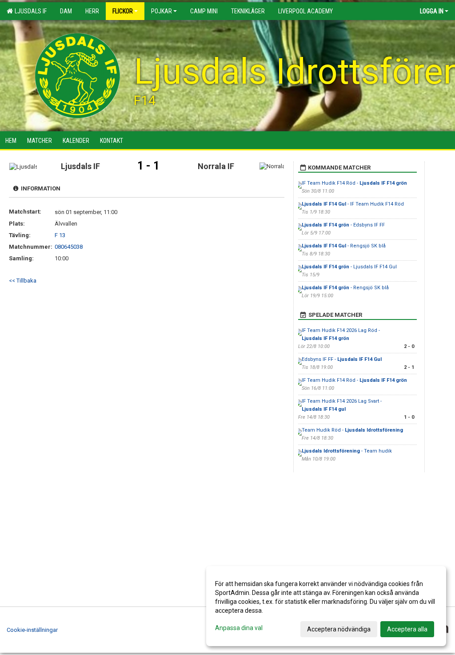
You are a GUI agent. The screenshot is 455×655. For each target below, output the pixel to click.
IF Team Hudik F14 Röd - (354, 183)
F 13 (60, 235)
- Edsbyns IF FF (343, 225)
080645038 (69, 246)
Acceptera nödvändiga (339, 629)
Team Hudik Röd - (352, 430)
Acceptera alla (407, 629)
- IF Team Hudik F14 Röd (353, 204)
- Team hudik (347, 451)
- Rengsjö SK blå (344, 246)
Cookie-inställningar (32, 630)
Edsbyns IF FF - (342, 359)
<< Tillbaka (22, 280)
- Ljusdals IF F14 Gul (349, 267)
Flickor (122, 11)
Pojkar (161, 11)
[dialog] (326, 606)
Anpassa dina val (239, 627)
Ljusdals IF (29, 11)
